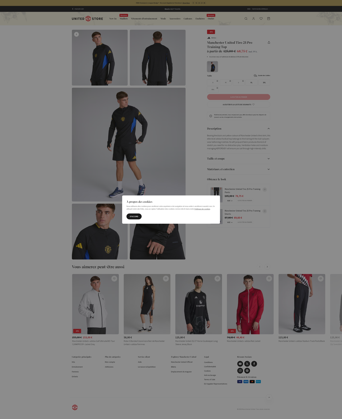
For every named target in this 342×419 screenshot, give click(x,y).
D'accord (134, 216)
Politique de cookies (202, 209)
